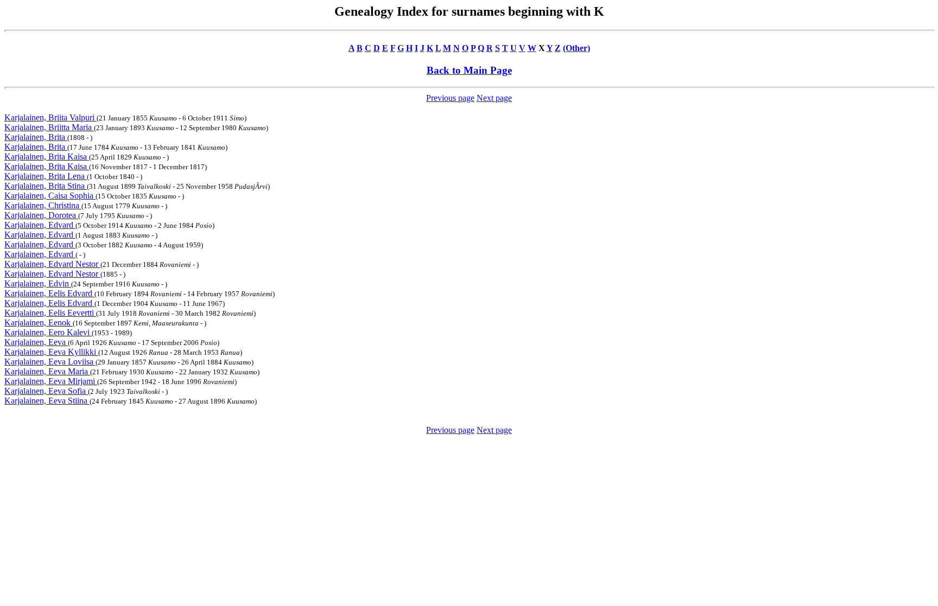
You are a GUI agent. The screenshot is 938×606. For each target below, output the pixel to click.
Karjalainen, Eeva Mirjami (50, 381)
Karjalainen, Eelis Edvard (49, 293)
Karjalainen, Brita (35, 137)
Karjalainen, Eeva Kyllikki (51, 351)
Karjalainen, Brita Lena (45, 176)
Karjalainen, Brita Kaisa (46, 156)
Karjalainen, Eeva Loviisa (50, 361)
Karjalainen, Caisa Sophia (50, 195)
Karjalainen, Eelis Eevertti (50, 312)
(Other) (576, 48)
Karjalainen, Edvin (37, 283)
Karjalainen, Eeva (36, 342)
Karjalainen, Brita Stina (45, 185)
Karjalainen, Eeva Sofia (46, 391)
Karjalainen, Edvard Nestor (52, 264)
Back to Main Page (469, 70)
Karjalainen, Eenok (38, 322)
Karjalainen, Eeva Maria (47, 371)
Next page (494, 98)
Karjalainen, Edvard (39, 224)
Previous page (450, 98)
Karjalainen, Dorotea (41, 215)
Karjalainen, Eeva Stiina (47, 400)
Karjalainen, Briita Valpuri (50, 117)
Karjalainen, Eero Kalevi (48, 332)
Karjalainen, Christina (42, 205)
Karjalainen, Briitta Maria (49, 127)
